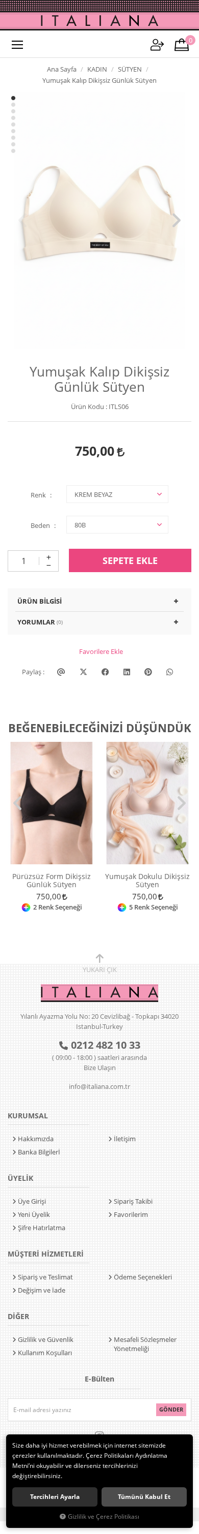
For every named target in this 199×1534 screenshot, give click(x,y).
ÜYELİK (20, 1178)
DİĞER (18, 1316)
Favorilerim (131, 1214)
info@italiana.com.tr (99, 1086)
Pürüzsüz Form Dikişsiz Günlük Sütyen (51, 880)
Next (176, 220)
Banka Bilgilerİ (39, 1151)
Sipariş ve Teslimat (45, 1276)
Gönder (171, 1409)
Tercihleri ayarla (55, 1496)
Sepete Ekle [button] (130, 560)
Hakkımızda (36, 1138)
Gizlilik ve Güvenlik (45, 1339)
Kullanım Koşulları (45, 1352)
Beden (40, 525)
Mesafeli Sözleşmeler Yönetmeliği (145, 1344)
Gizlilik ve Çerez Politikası (103, 1516)
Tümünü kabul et (144, 1496)
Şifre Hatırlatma (41, 1227)
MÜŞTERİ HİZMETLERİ (46, 1254)
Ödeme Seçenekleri (143, 1276)
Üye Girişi (32, 1201)
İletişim (125, 1138)
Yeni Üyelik (34, 1214)
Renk (38, 494)
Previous (23, 220)
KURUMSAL (28, 1115)
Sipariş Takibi (133, 1201)
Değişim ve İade (41, 1290)
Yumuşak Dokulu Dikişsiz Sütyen (147, 880)
